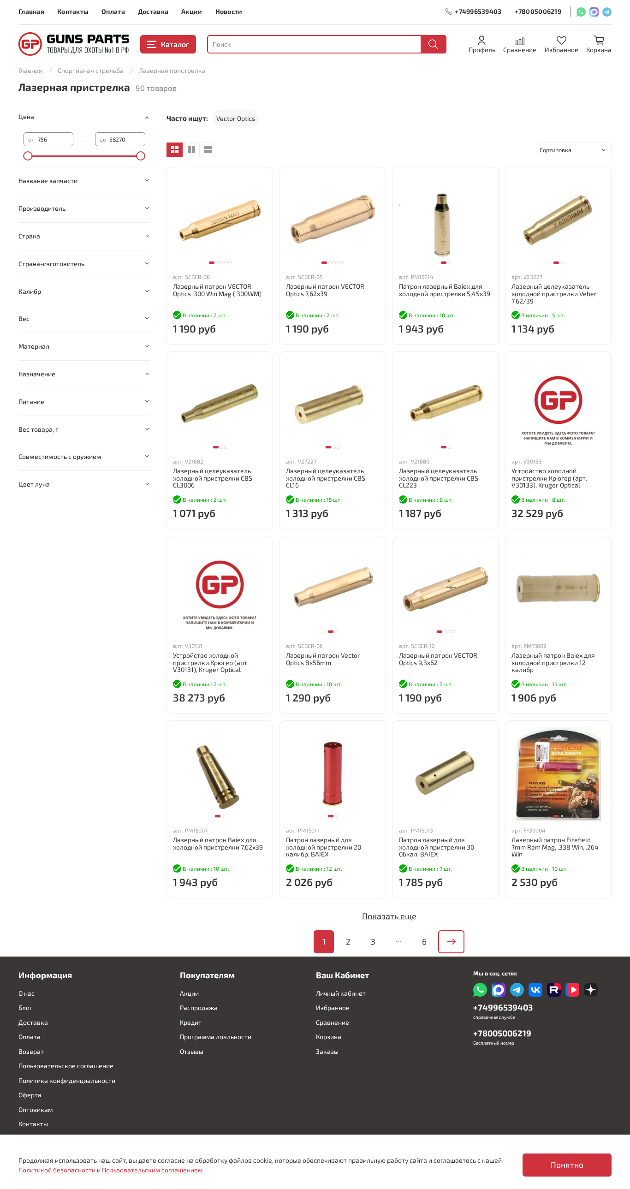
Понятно (567, 1165)
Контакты (73, 11)
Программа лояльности (215, 1036)
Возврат (31, 1051)
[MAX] (594, 11)
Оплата (113, 11)
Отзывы (191, 1051)
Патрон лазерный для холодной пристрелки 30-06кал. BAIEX (438, 847)
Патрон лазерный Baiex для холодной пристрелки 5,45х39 (444, 289)
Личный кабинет (341, 993)
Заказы (327, 1051)
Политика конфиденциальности (66, 1080)
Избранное (333, 1007)
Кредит (191, 1022)
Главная (31, 11)
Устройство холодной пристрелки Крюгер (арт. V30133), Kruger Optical (549, 478)
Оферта (30, 1095)
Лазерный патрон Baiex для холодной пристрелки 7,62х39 (218, 843)
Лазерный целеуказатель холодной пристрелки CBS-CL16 (327, 478)
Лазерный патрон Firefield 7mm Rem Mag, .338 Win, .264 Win (555, 847)
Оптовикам (35, 1109)
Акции (191, 11)
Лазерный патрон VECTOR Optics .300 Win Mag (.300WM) (217, 289)
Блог (25, 1007)
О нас (26, 993)
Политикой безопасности (56, 1170)
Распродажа (199, 1007)
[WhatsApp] (581, 11)
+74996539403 (478, 11)
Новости (229, 11)
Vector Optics (235, 118)
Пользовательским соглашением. (153, 1170)
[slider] (28, 156)
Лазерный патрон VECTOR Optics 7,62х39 (325, 289)
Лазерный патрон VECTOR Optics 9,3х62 (438, 658)
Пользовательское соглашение (65, 1066)
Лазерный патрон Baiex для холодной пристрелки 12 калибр (553, 662)
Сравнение (332, 1022)
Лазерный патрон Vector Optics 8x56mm (323, 658)
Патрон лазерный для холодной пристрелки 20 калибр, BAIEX (323, 847)
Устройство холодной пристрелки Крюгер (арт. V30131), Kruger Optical (211, 662)
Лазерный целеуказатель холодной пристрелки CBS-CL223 (440, 478)
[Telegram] (607, 11)
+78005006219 (538, 11)
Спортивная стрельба (91, 70)
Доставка (153, 11)
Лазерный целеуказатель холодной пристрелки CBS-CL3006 (214, 478)
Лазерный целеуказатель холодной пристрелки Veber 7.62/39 (554, 293)
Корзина (328, 1036)
